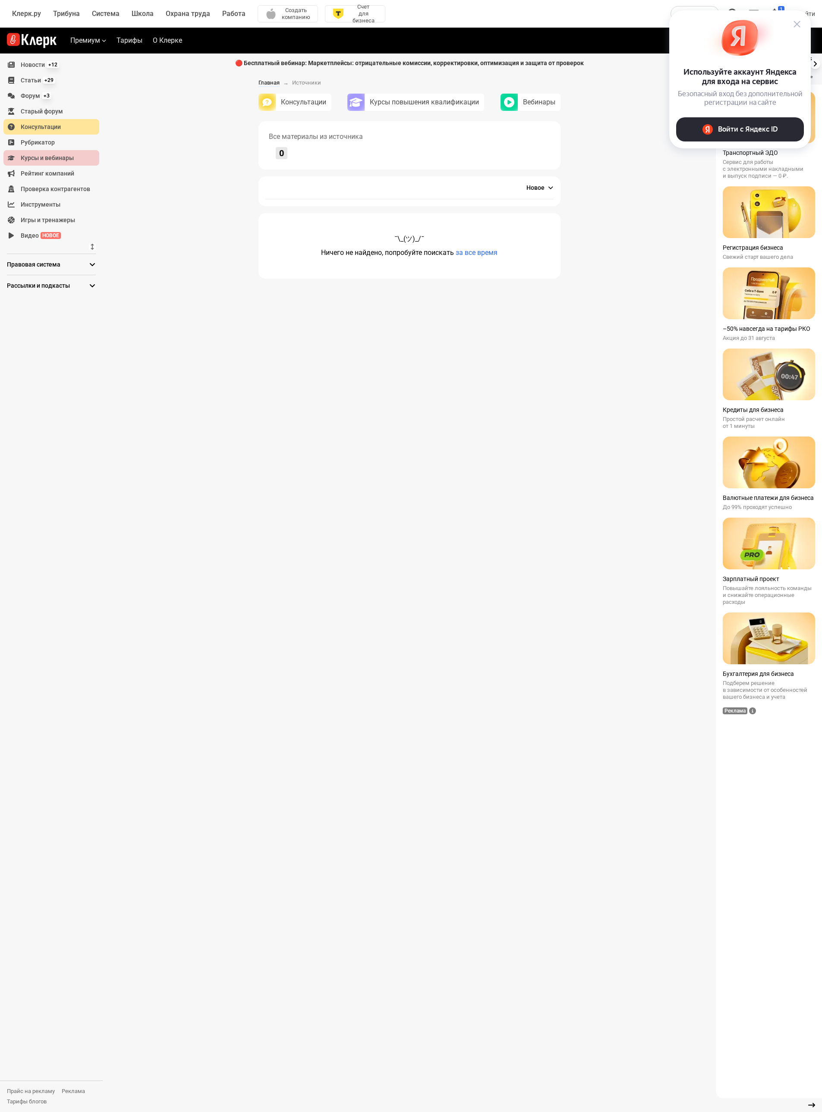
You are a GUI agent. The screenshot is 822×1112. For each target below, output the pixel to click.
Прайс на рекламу (31, 1091)
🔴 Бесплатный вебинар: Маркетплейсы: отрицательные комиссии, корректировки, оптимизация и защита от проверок (409, 63)
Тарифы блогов (27, 1101)
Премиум (85, 40)
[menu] (55, 150)
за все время (477, 252)
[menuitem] (51, 64)
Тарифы (129, 40)
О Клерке (167, 40)
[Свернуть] (811, 1105)
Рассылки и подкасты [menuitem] (38, 285)
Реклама (73, 1091)
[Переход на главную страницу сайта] (32, 40)
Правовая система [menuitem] (33, 264)
